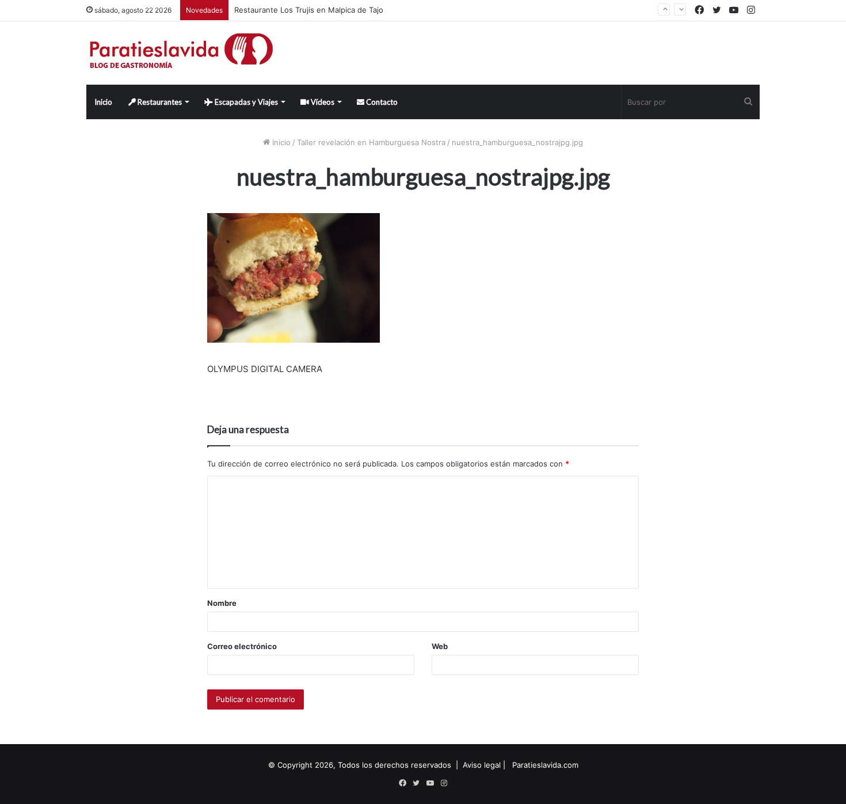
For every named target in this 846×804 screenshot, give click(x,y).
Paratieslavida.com (545, 764)
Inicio (103, 102)
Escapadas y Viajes (245, 102)
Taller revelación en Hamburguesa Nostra (371, 142)
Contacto (381, 102)
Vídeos (321, 102)
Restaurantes (159, 102)
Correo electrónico (242, 646)
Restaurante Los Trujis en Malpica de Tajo (308, 9)
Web (440, 646)
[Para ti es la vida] (182, 53)
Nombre (222, 603)
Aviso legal (482, 764)
